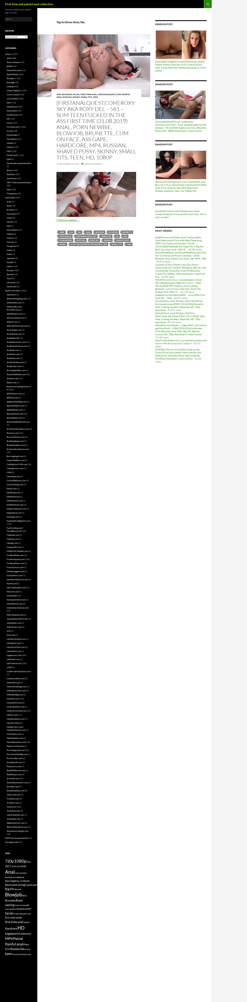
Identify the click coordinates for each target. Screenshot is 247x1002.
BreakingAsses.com (15, 441)
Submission (12, 178)
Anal (88, 232)
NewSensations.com (16, 719)
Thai (9, 278)
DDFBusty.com (13, 492)
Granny (10, 131)
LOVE (9, 667)
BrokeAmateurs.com (16, 445)
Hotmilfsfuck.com (15, 603)
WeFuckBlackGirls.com (17, 827)
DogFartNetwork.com (16, 508)
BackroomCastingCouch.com (21, 884)
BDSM (9, 66)
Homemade (12, 135)
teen (129, 244)
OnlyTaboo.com (14, 734)
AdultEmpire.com (14, 314)
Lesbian (10, 143)
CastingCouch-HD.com (17, 464)
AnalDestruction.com (16, 342)
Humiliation (12, 139)
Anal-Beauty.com (14, 334)
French (10, 238)
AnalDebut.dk (13, 338)
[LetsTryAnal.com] (23, 954)
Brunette (127, 232)
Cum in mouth (13, 94)
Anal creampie (13, 62)
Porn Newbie (65, 240)
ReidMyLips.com (14, 774)
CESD (9, 472)
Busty (19, 900)
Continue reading (68, 220)
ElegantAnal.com (14, 513)
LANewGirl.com (14, 643)
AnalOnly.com (13, 358)
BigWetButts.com (14, 409)
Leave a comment (93, 164)
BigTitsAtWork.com (15, 405)
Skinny (76, 97)
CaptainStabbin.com (16, 460)
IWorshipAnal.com (15, 615)
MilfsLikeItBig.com (15, 694)
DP (8, 119)
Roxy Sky (94, 240)
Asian (9, 205)
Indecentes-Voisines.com (18, 607)
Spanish (10, 274)
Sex (22, 949)
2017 (8, 866)
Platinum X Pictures (15, 746)
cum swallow (10, 909)
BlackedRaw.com (14, 418)
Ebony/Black (12, 230)
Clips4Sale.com (13, 476)
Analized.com (13, 350)
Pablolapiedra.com (15, 738)
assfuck (20, 877)
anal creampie (21, 873)
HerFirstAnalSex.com (16, 587)
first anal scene (13, 917)
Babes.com (11, 382)
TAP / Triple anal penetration (19, 182)
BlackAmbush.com (15, 414)
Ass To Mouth (23, 881)
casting (9, 905)
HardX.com (12, 583)
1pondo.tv (11, 294)
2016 (29, 862)
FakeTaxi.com (13, 539)
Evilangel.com (13, 517)
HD (117, 236)
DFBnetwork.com (15, 500)
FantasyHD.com (14, 547)
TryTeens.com (13, 802)
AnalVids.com (10, 877)
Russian (67, 97)
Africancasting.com (15, 318)
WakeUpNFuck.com (16, 823)
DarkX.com (12, 488)
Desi (9, 226)
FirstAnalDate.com (15, 555)
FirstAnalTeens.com (15, 563)
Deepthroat (12, 106)
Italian (9, 254)
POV (7, 949)
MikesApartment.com (16, 690)
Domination (12, 110)
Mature (10, 147)
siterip (27, 949)
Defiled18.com (13, 496)
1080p (62, 232)
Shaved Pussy (122, 240)
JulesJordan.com (14, 627)
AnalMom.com (13, 354)
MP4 (125, 236)
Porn (26, 944)
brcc (24, 895)
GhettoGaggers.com (16, 571)
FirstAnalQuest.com (109, 94)
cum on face (65, 236)
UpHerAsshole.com (15, 815)
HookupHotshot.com (16, 599)
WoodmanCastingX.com (17, 831)
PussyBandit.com (14, 762)
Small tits (86, 97)
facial (9, 913)
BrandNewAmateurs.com (18, 429)
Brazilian (11, 209)
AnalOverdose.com (15, 362)
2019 (71, 232)
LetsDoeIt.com (13, 659)
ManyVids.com (13, 682)
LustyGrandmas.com (16, 678)
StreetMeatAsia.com (16, 790)
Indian (9, 250)
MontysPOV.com (14, 702)
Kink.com (11, 635)
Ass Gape (99, 232)
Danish (10, 222)
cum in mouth (22, 905)
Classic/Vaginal (13, 90)
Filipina (10, 234)
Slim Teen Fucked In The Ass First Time (89, 244)
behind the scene (14, 70)
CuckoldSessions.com (16, 480)
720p (9, 861)
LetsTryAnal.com (14, 663)
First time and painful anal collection (29, 4)
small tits (117, 244)
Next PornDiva (13, 723)
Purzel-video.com (14, 758)
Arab (9, 201)
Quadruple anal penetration (19, 163)
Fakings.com (12, 543)
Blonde (18, 889)
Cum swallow (12, 98)
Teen (95, 97)
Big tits (9, 889)
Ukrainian (11, 282)
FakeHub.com (13, 535)
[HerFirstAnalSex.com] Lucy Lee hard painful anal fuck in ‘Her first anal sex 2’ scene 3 (181, 342)
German (10, 242)
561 (79, 232)
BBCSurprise (12, 397)
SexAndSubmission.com (17, 782)
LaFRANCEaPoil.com (16, 639)
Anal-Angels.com (14, 330)
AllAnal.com (12, 322)
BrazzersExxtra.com (16, 437)
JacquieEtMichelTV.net (17, 619)
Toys (14, 954)
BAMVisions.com (14, 393)
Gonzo (26, 922)
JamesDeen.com (14, 623)
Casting (10, 86)
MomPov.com (13, 698)
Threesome (12, 193)
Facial (76, 94)
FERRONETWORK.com (17, 551)
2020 (23, 866)
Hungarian (11, 246)
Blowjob (67, 94)
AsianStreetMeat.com (16, 374)
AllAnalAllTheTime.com (17, 326)
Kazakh (10, 262)
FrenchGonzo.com (15, 567)
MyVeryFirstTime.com (16, 711)
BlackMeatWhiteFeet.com (18, 422)
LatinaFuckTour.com (16, 647)
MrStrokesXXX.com (15, 706)
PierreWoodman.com (16, 742)
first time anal (14, 922)
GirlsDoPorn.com (14, 575)
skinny (62, 244)
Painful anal (12, 155)
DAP (9, 102)
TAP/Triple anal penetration (17, 838)
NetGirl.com (12, 715)
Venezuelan (12, 286)
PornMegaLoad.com (16, 750)
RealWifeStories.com (16, 770)
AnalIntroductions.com (17, 346)
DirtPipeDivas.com (15, 504)
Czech (9, 218)
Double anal (12, 114)
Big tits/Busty (12, 74)
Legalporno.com (14, 655)
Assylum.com (12, 378)
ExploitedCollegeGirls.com (18, 521)
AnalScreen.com (14, 366)
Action (8, 54)
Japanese (11, 258)
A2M (58, 94)
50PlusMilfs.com (14, 302)
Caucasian (11, 213)
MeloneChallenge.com (17, 686)
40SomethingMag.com (17, 298)
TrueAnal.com (13, 798)
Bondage (11, 82)
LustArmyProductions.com (19, 671)
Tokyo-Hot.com (13, 794)
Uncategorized (11, 842)
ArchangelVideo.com (16, 370)
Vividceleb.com (13, 819)
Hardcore (106, 236)
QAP (9, 159)
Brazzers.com (13, 433)
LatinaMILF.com (14, 651)
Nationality (10, 197)
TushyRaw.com (13, 811)
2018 (13, 866)
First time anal (88, 94)
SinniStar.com (13, 786)
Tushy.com (11, 807)
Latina (9, 266)
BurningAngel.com (15, 456)
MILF (9, 151)
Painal (18, 938)
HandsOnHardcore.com (17, 579)
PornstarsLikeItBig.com (17, 754)
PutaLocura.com (14, 766)
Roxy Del (81, 240)
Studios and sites (12, 290)
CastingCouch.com (15, 468)
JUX (8, 631)
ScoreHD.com (13, 778)
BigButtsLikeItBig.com (16, 401)
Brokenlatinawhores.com (18, 449)
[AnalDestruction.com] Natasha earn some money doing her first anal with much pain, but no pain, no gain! (181, 214)
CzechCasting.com (15, 484)
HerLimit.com (13, 591)
